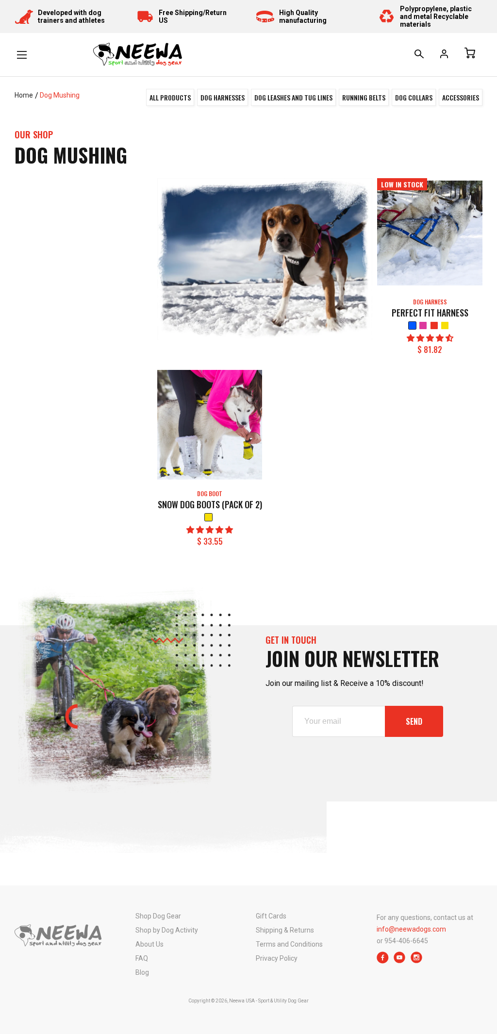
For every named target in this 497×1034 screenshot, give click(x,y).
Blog (142, 972)
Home (24, 95)
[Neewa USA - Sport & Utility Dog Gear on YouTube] (400, 961)
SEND (414, 721)
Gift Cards (271, 916)
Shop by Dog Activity (166, 930)
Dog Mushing (60, 95)
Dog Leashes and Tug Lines (293, 97)
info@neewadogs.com (411, 929)
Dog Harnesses (222, 97)
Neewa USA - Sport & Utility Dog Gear (269, 1000)
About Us (149, 944)
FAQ (141, 958)
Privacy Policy (277, 958)
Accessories (460, 97)
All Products (170, 97)
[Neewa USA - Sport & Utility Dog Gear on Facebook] (383, 961)
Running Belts (363, 97)
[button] (430, 338)
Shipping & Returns (285, 930)
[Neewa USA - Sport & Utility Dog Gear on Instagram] (417, 961)
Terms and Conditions (289, 944)
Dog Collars (413, 97)
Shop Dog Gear (158, 916)
